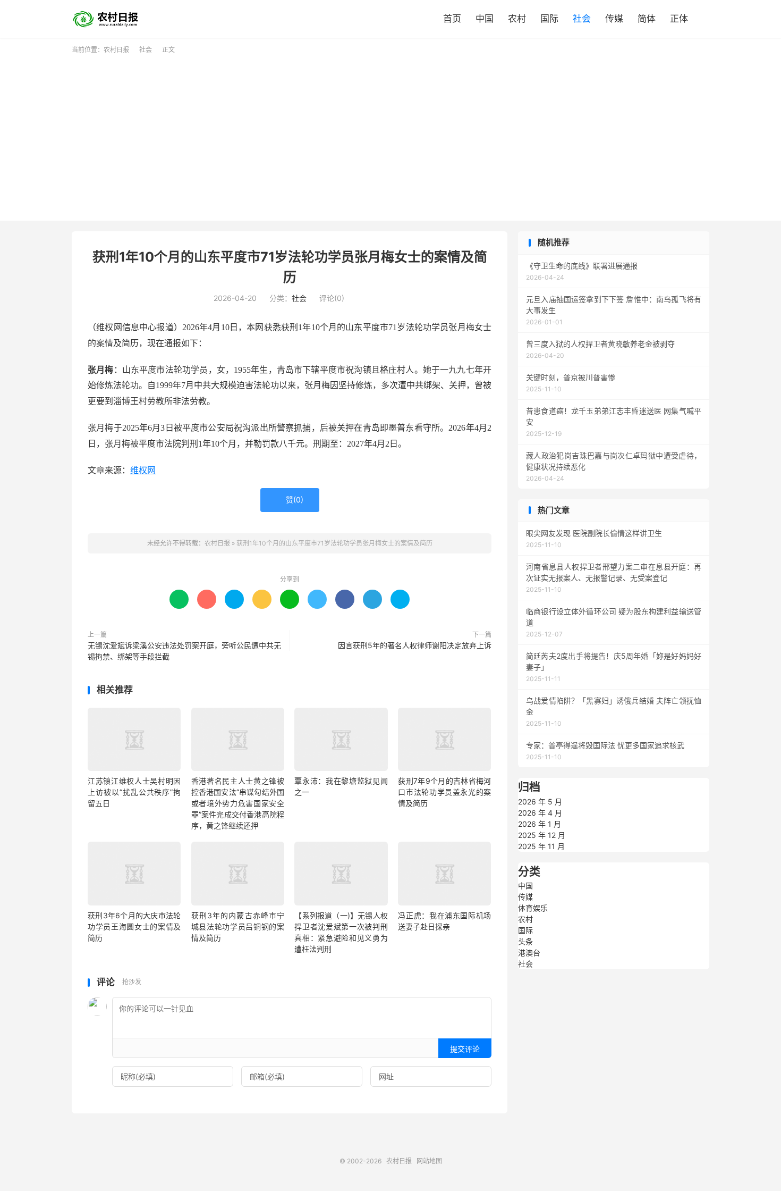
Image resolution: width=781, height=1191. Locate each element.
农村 (517, 18)
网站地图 (429, 1161)
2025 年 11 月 (541, 846)
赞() (289, 499)
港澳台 (529, 952)
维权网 (143, 470)
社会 (582, 18)
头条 (525, 941)
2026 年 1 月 (539, 823)
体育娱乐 (533, 907)
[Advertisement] (390, 134)
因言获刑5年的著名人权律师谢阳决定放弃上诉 (414, 645)
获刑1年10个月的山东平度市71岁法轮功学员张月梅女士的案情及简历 (334, 543)
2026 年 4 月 (540, 812)
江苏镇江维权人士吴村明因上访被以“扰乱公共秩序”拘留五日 (134, 792)
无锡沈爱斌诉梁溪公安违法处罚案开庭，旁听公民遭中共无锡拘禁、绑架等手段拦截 (184, 651)
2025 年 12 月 (541, 835)
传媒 (614, 18)
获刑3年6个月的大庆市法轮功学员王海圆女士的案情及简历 (134, 926)
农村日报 (109, 19)
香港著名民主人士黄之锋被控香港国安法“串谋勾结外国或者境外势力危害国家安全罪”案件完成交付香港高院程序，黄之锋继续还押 (237, 803)
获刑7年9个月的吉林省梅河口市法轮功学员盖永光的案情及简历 (444, 792)
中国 (485, 18)
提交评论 (465, 1048)
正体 (679, 18)
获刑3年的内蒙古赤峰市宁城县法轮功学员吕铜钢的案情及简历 (237, 926)
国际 (549, 18)
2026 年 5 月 (540, 801)
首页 (452, 18)
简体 (647, 18)
